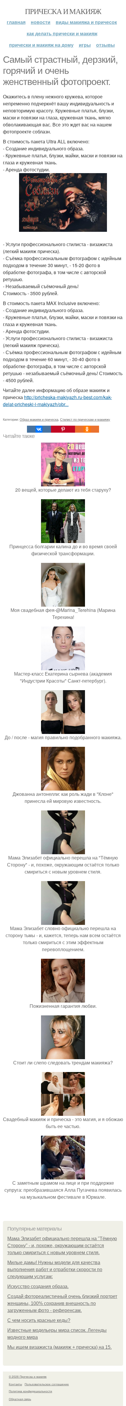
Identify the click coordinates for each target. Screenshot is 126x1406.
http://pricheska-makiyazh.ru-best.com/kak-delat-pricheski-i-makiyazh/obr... (57, 401)
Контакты (15, 1384)
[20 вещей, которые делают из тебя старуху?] (63, 482)
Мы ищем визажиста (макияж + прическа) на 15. (59, 1347)
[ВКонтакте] (39, 429)
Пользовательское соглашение (47, 1384)
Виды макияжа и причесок (86, 22)
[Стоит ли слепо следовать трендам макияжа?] (63, 1055)
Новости (40, 22)
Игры (85, 44)
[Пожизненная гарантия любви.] (63, 999)
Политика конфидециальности (30, 1391)
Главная (16, 22)
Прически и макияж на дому (41, 44)
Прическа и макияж (63, 11)
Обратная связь (20, 1399)
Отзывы (105, 44)
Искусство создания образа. (38, 1286)
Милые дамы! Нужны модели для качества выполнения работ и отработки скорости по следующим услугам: (54, 1269)
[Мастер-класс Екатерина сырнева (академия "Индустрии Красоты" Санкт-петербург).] (63, 666)
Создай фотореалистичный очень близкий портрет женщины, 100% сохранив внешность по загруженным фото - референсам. (62, 1303)
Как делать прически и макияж (62, 33)
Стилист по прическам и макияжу (85, 419)
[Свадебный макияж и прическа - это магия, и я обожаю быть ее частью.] (63, 1112)
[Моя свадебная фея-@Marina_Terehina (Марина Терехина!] (63, 603)
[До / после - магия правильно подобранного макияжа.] (63, 730)
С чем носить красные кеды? (38, 1320)
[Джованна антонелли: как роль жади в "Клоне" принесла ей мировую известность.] (63, 787)
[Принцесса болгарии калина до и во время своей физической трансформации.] (63, 539)
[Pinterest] (63, 429)
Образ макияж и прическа (39, 419)
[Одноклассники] (87, 429)
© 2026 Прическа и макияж (28, 1376)
